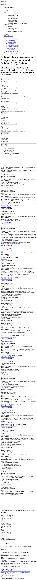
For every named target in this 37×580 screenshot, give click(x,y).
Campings (10, 37)
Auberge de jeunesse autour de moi (18, 563)
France (6, 572)
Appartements (11, 40)
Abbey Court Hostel (6, 279)
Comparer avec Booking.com (10, 93)
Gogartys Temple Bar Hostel (8, 337)
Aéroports (13, 571)
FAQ (17, 561)
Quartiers (22, 571)
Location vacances (13, 46)
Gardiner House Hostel (7, 185)
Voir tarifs (3, 112)
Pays (2, 569)
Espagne (10, 572)
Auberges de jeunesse (13, 45)
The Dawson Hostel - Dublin (9, 426)
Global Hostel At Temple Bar (9, 387)
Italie (13, 572)
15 (14, 575)
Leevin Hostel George (7, 222)
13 (11, 575)
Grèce (16, 572)
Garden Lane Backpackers (8, 445)
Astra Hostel (4, 372)
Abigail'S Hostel (5, 318)
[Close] (1, 507)
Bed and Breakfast (13, 39)
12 (10, 575)
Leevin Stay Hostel (6, 207)
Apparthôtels (11, 43)
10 (7, 575)
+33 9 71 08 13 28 (6, 566)
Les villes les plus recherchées (7, 570)
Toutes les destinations (24, 572)
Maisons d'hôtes (12, 42)
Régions (18, 571)
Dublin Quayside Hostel (7, 357)
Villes (8, 571)
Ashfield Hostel (5, 298)
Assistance (13, 561)
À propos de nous (5, 561)
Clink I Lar (4, 259)
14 (13, 575)
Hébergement (11, 49)
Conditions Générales (25, 561)
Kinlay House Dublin (6, 406)
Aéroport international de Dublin (19, 546)
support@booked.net (16, 566)
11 (8, 575)
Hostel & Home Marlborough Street (10, 243)
